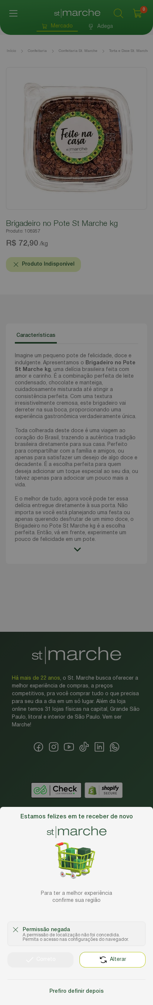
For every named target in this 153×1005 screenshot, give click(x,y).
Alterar (118, 959)
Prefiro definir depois (76, 991)
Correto (46, 959)
